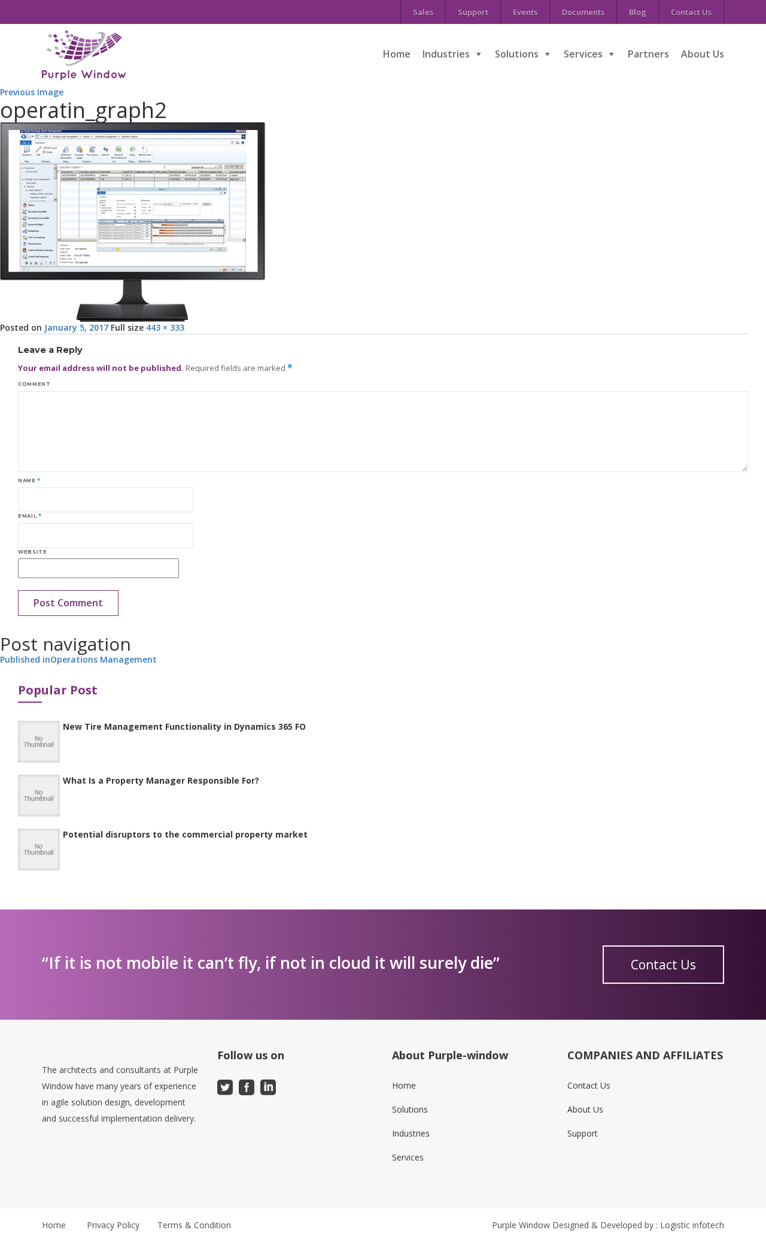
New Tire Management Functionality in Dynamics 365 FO (184, 726)
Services (583, 54)
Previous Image (31, 92)
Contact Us (691, 12)
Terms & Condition (194, 1225)
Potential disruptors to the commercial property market (185, 834)
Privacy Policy (113, 1225)
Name (29, 480)
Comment (34, 384)
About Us (702, 54)
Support (473, 12)
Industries (446, 54)
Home (397, 54)
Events (525, 12)
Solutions (517, 54)
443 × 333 (165, 327)
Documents (583, 12)
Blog (637, 12)
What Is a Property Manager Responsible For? (161, 780)
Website (32, 552)
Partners (648, 54)
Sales (423, 12)
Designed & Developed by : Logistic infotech (638, 1225)
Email (29, 516)
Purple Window (521, 1225)
